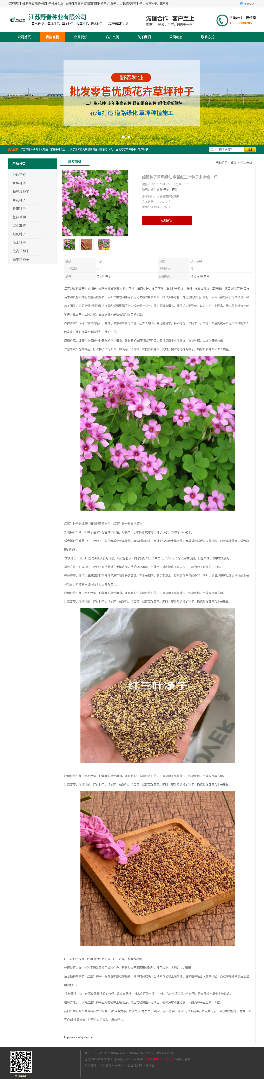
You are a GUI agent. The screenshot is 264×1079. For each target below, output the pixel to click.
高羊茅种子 (21, 259)
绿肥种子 (19, 234)
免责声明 (121, 1065)
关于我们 (144, 37)
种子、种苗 (170, 189)
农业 (159, 189)
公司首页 (24, 37)
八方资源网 (107, 1065)
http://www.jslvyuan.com (78, 1037)
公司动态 (176, 37)
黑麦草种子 (21, 251)
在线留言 (167, 220)
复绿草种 (19, 217)
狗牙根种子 (21, 192)
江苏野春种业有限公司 (158, 1059)
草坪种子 (19, 183)
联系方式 (207, 37)
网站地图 (148, 1065)
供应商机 (52, 37)
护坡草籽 (19, 175)
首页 (233, 162)
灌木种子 (19, 242)
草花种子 (19, 200)
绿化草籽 (19, 225)
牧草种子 (19, 209)
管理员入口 (134, 1065)
